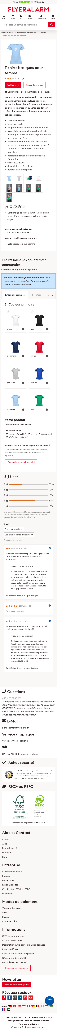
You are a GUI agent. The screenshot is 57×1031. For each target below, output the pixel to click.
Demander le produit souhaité (21, 462)
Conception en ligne (34, 85)
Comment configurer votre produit (19, 269)
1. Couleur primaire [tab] (15, 294)
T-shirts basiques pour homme (20, 243)
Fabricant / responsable (17, 232)
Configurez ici (13, 85)
